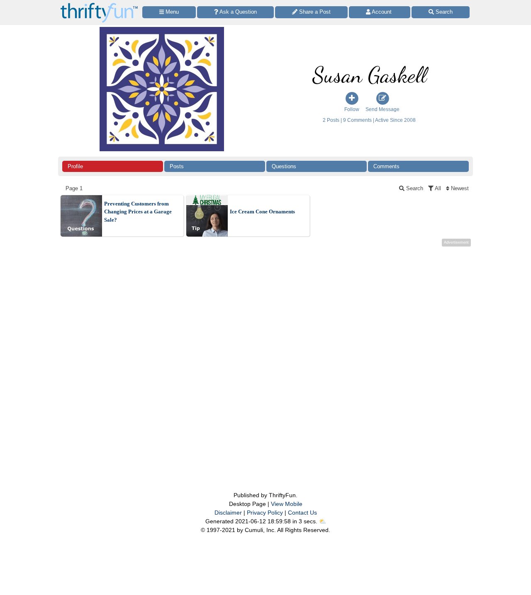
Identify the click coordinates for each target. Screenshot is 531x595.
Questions (284, 166)
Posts (177, 166)
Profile (75, 166)
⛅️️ (322, 521)
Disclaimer (228, 512)
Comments (386, 166)
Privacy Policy (265, 512)
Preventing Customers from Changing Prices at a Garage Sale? (138, 212)
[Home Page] (99, 4)
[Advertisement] (265, 352)
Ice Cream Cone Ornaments (262, 211)
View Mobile (286, 504)
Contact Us (302, 512)
